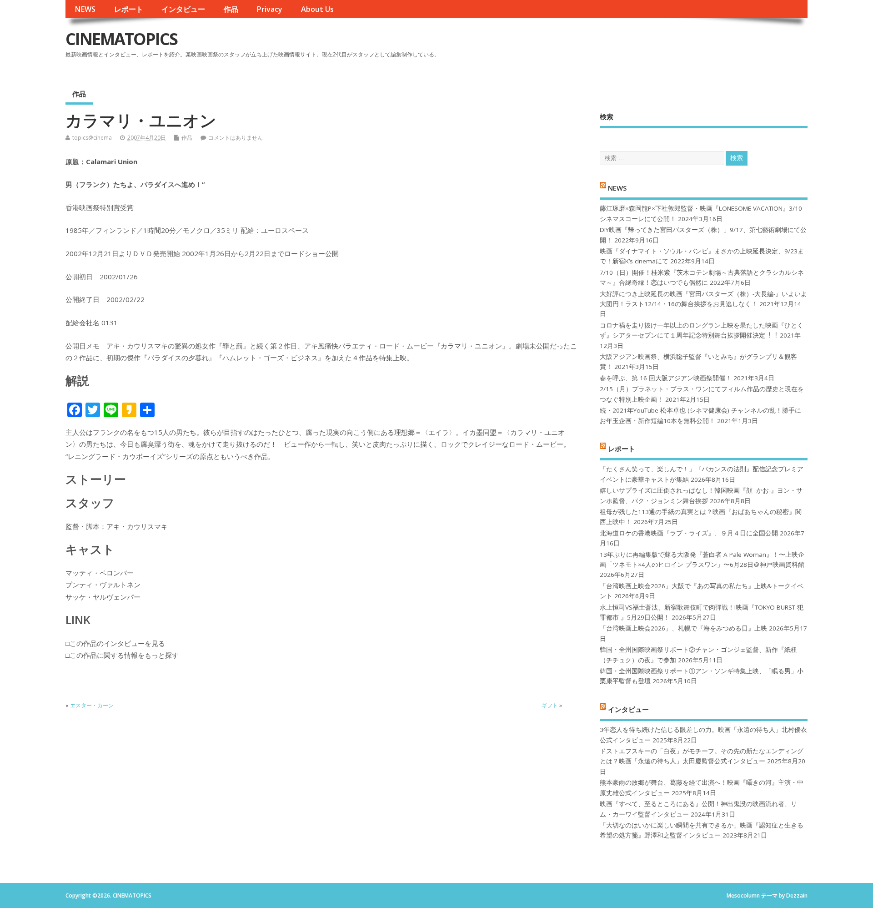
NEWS (85, 9)
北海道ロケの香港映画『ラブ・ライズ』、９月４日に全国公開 (689, 533)
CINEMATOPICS (121, 39)
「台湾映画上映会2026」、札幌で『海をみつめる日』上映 (683, 628)
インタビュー (183, 9)
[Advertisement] (634, 46)
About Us (317, 9)
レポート (128, 9)
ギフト (550, 705)
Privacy (269, 9)
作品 (231, 9)
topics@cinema (92, 137)
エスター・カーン (92, 705)
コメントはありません (235, 137)
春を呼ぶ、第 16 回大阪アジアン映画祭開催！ (666, 378)
